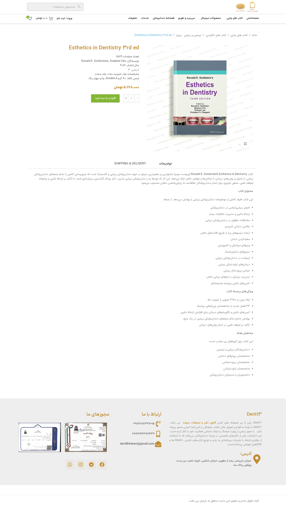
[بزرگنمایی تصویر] (245, 144)
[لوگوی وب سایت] (245, 7)
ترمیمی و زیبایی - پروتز (189, 35)
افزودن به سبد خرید (105, 98)
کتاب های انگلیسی (216, 35)
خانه (254, 35)
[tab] (165, 163)
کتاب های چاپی (239, 35)
